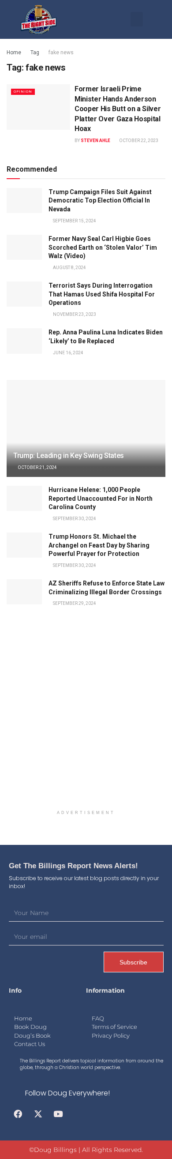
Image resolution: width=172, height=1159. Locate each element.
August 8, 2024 (69, 267)
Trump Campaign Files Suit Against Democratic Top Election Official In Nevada (100, 200)
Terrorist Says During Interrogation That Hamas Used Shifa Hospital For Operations (102, 294)
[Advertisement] (86, 717)
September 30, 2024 (74, 518)
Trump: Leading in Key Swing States (68, 455)
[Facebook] (18, 1114)
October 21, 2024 (37, 467)
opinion (23, 92)
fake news (61, 52)
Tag (34, 52)
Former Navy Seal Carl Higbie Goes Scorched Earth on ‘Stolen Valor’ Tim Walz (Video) (103, 247)
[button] (137, 19)
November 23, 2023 (74, 314)
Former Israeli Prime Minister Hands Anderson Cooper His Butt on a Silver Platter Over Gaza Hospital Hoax (118, 109)
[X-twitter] (38, 1114)
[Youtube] (58, 1114)
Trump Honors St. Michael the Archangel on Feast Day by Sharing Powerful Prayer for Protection (99, 545)
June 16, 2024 (67, 352)
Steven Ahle (95, 140)
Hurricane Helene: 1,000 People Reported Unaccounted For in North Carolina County (101, 498)
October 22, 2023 (138, 140)
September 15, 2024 (74, 220)
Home (14, 52)
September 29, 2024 (74, 603)
